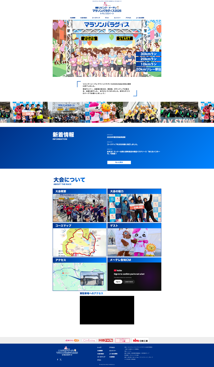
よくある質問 (140, 18)
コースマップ (96, 18)
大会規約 (112, 357)
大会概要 (72, 18)
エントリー (117, 18)
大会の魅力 (83, 18)
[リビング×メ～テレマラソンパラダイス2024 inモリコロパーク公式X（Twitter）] (61, 360)
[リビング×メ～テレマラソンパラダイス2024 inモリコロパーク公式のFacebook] (57, 359)
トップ (99, 347)
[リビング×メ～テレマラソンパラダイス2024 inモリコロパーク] (67, 351)
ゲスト (107, 18)
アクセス (128, 18)
